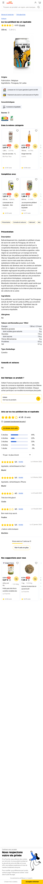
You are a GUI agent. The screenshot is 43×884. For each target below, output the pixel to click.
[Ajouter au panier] (16, 146)
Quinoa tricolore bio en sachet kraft (28, 588)
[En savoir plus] (8, 113)
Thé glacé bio (20, 14)
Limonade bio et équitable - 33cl (8, 204)
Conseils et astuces (19, 222)
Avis (39, 222)
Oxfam (3, 19)
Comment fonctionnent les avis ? (15, 421)
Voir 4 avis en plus (21, 548)
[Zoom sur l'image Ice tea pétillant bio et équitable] (21, 53)
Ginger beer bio (26, 154)
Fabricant (32, 222)
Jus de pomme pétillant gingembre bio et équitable (29, 205)
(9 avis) (22, 25)
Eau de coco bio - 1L (9, 154)
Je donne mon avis (10, 428)
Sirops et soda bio (7, 14)
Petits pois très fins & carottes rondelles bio (10, 590)
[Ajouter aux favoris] (17, 130)
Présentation (6, 222)
